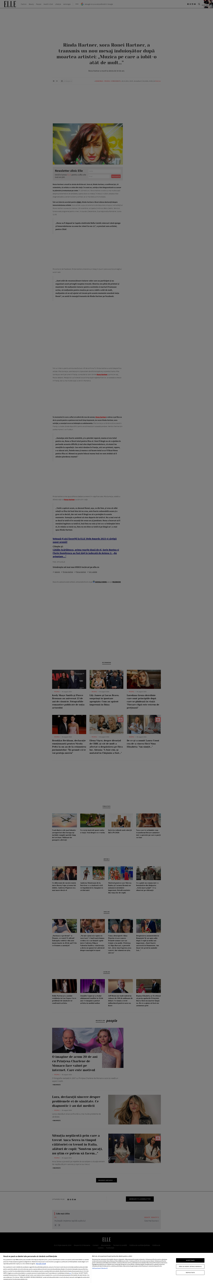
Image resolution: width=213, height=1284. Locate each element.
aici (70, 1273)
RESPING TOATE (190, 1272)
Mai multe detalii (41, 1263)
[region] (106, 1268)
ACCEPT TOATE (190, 1260)
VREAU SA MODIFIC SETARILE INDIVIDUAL (190, 1266)
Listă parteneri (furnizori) (99, 1268)
